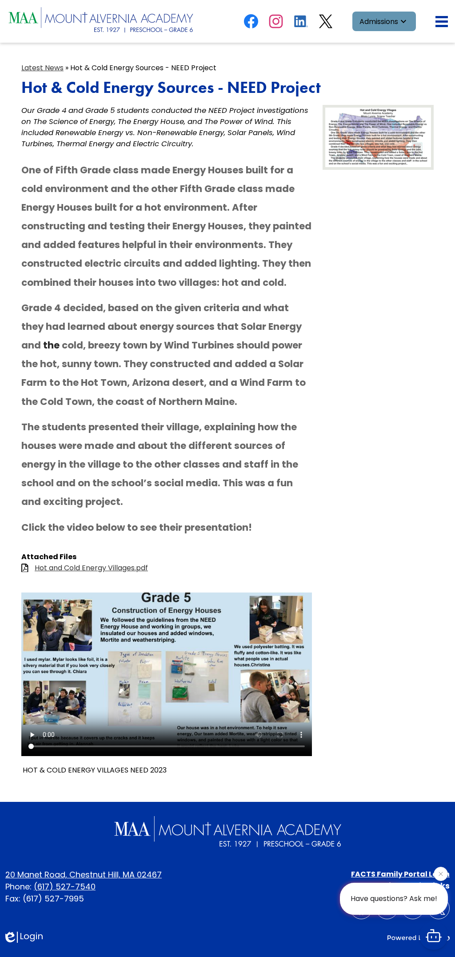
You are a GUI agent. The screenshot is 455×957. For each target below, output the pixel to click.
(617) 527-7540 (65, 886)
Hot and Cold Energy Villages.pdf (91, 568)
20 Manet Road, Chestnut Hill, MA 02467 (83, 874)
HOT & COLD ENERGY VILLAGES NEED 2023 (95, 770)
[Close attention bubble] (441, 873)
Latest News (42, 68)
